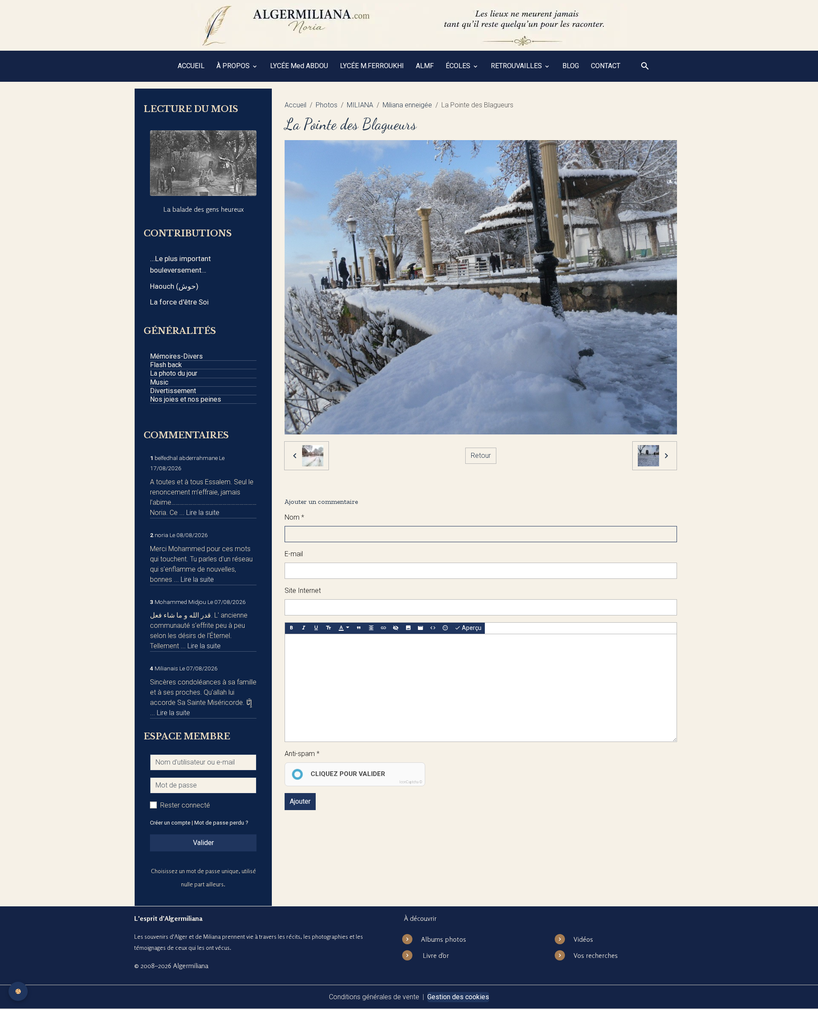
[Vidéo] (420, 628)
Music (159, 382)
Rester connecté (185, 805)
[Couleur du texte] (344, 628)
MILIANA (360, 105)
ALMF (425, 66)
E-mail (294, 554)
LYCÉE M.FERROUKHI (372, 66)
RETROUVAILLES (517, 66)
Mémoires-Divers (176, 356)
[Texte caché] (395, 628)
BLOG (570, 66)
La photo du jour (173, 373)
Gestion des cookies (458, 997)
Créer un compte (170, 822)
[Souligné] (316, 628)
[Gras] (291, 628)
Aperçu (471, 627)
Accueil (295, 105)
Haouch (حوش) (174, 286)
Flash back (166, 365)
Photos (326, 105)
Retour (481, 455)
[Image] (408, 628)
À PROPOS (233, 66)
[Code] (432, 628)
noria (161, 535)
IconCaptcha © (410, 782)
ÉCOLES (459, 66)
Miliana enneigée (407, 105)
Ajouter (300, 801)
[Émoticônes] (445, 628)
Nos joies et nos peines (185, 399)
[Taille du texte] (328, 628)
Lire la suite (202, 513)
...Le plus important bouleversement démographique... (180, 265)
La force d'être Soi (179, 302)
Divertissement (173, 391)
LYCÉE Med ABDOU (299, 66)
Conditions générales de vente (374, 997)
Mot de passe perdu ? (221, 822)
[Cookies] (18, 991)
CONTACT (605, 66)
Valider (203, 843)
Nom (292, 517)
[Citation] (358, 628)
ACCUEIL (191, 66)
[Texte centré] (371, 628)
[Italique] (303, 628)
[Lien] (383, 628)
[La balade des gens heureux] (203, 163)
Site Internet (303, 590)
